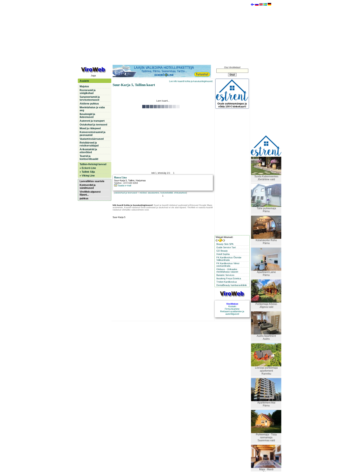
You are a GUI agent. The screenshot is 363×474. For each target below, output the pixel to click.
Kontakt (232, 306)
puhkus (84, 198)
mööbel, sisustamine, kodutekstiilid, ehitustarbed (162, 193)
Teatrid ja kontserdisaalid (89, 158)
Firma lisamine (232, 309)
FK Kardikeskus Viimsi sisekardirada (227, 264)
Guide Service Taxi (226, 247)
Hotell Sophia (223, 254)
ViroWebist (232, 304)
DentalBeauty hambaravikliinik (231, 285)
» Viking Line (87, 175)
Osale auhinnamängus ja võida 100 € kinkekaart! (232, 105)
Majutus (84, 86)
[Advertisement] (163, 32)
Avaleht (84, 81)
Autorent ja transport (92, 120)
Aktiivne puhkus (89, 103)
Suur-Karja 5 (120, 180)
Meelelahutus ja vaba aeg (92, 109)
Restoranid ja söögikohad (88, 92)
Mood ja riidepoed (90, 128)
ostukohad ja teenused (125, 193)
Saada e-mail (124, 185)
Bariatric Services (225, 275)
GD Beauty (222, 250)
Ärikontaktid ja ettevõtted (88, 151)
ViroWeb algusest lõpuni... (90, 193)
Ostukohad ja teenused (93, 124)
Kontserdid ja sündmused (88, 186)
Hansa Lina (120, 177)
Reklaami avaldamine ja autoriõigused (232, 312)
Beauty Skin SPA (224, 244)
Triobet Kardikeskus (226, 282)
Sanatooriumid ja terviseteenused (90, 98)
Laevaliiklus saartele (92, 181)
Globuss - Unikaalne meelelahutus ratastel (227, 270)
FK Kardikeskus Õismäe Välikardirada (228, 258)
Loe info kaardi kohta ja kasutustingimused (190, 81)
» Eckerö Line (88, 168)
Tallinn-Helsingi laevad (93, 164)
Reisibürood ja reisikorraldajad (89, 144)
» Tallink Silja (87, 171)
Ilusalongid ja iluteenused (87, 116)
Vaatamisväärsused (92, 138)
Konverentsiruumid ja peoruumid (92, 134)
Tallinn (131, 180)
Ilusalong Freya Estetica (228, 278)
